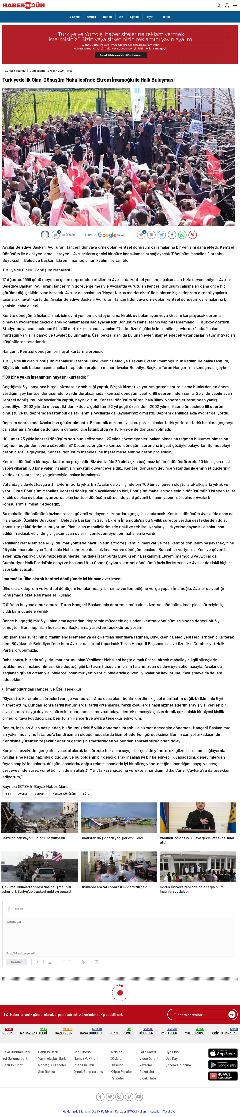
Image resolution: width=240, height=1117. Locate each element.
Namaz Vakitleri (33, 1031)
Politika (166, 17)
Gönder (16, 962)
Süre (86, 793)
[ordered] (63, 962)
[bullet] (70, 962)
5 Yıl (8, 793)
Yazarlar (145, 1065)
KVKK (132, 1111)
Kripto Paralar (225, 1031)
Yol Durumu (194, 1031)
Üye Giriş (172, 1052)
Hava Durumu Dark (16, 1052)
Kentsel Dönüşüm (64, 793)
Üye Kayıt (172, 1058)
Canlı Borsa (82, 1052)
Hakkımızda (71, 1111)
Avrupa (91, 17)
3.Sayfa (74, 17)
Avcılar (22, 793)
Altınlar (116, 1052)
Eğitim (134, 17)
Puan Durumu (120, 1031)
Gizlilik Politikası (102, 1111)
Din (121, 17)
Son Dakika (46, 1071)
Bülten (107, 17)
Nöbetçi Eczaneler (52, 1065)
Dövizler (117, 1058)
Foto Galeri (147, 1052)
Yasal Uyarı (170, 1111)
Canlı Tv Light (12, 1065)
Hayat (150, 17)
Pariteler (169, 1031)
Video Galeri (148, 1058)
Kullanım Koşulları (149, 1111)
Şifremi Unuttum (178, 1065)
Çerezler (120, 1111)
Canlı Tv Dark (48, 1052)
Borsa (7, 1031)
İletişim (85, 1111)
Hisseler (146, 1031)
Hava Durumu (91, 1031)
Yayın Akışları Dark (52, 1058)
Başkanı (40, 793)
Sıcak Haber (148, 1078)
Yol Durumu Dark (15, 1058)
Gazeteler (63, 1031)
